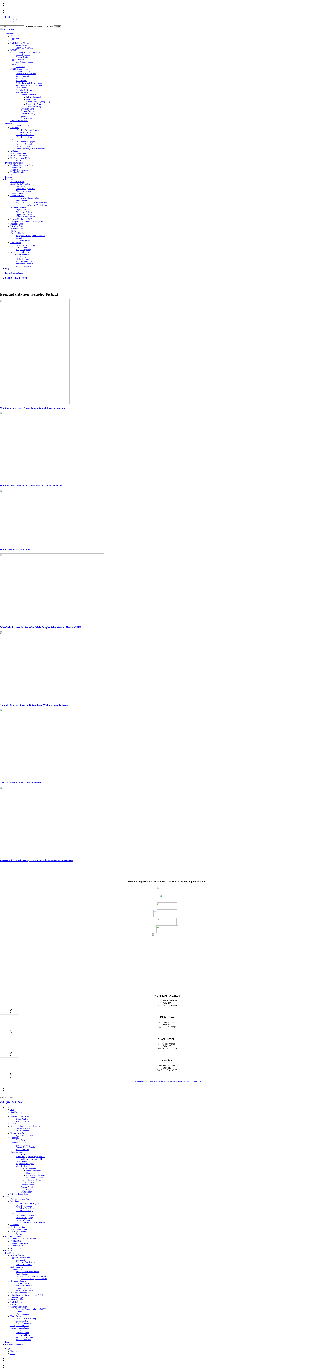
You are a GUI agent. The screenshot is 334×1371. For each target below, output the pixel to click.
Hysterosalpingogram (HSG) (38, 1175)
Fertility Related (17, 1269)
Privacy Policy (165, 1081)
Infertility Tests (22, 1166)
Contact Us (196, 1081)
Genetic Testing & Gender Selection (25, 1126)
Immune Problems (23, 1340)
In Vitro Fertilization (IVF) (21, 1293)
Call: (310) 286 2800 (16, 278)
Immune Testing (27, 1185)
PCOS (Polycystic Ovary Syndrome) (31, 1156)
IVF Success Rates (18, 1227)
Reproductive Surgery (25, 1164)
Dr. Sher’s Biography (24, 1217)
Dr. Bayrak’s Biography (25, 1215)
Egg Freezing (16, 1112)
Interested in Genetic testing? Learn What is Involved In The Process (36, 860)
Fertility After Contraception (27, 1271)
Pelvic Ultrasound (33, 1171)
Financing (9, 1250)
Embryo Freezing (23, 1145)
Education (9, 1253)
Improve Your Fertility (14, 1236)
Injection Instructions (19, 1194)
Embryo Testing (22, 1131)
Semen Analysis (22, 1119)
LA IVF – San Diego (24, 1210)
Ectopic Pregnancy (23, 1323)
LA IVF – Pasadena (24, 1206)
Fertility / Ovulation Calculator (23, 1239)
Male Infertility (16, 1302)
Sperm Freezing (22, 1149)
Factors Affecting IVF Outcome (34, 1279)
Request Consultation (14, 1344)
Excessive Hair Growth (25, 1290)
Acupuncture (15, 1248)
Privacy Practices (150, 1081)
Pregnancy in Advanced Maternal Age (31, 1276)
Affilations (14, 1225)
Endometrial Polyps (24, 1335)
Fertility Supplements (19, 1243)
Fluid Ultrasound (33, 1173)
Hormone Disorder (18, 1281)
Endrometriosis (16, 1267)
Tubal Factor (15, 1316)
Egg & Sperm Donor (19, 1133)
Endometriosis (21, 1154)
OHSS (13, 1304)
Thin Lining (21, 1330)
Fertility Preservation (19, 1142)
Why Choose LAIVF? (19, 1199)
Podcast (19, 1234)
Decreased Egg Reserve (25, 1262)
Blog (7, 1342)
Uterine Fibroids (22, 1332)
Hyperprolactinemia (24, 1288)
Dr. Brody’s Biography (25, 1220)
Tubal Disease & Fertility (26, 1318)
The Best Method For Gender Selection (20, 782)
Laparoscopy (26, 1189)
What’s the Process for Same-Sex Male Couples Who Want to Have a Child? (40, 627)
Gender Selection (23, 1128)
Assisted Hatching (17, 1255)
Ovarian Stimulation (18, 1307)
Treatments (9, 1107)
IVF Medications (23, 1314)
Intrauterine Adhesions (25, 1337)
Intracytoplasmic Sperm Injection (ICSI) (26, 1295)
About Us (9, 1196)
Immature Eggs (16, 1297)
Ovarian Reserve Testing (31, 1180)
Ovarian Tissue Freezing (26, 1147)
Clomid (19, 1311)
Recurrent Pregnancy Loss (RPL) (29, 1159)
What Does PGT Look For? (15, 549)
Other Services (16, 1152)
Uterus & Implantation (19, 1328)
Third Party (20, 1140)
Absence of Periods (24, 1286)
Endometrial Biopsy (34, 1178)
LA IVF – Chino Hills (25, 1208)
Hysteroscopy (26, 1192)
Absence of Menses (24, 1264)
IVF (12, 1110)
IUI (11, 1114)
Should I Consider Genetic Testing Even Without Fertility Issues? (34, 705)
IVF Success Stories (18, 1229)
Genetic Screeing (28, 1187)
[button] (9, 1012)
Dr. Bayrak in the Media (20, 1232)
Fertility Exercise (17, 1246)
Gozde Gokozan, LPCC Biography (30, 1222)
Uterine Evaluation (28, 1168)
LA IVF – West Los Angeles (27, 1203)
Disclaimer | (138, 1081)
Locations (14, 1201)
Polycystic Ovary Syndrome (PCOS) (31, 1309)
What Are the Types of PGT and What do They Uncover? (31, 485)
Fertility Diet (15, 1241)
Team (12, 1213)
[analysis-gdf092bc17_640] (42, 544)
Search (57, 27)
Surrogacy (14, 1138)
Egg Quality (21, 1260)
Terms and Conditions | (182, 1081)
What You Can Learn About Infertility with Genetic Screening (33, 408)
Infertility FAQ (16, 1300)
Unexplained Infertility (19, 1325)
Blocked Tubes (22, 1321)
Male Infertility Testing (19, 1117)
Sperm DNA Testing (24, 1121)
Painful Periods (22, 1274)
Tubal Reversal (22, 1161)
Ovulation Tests (27, 1182)
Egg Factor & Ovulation (20, 1257)
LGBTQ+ (14, 1124)
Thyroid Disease (22, 1283)
